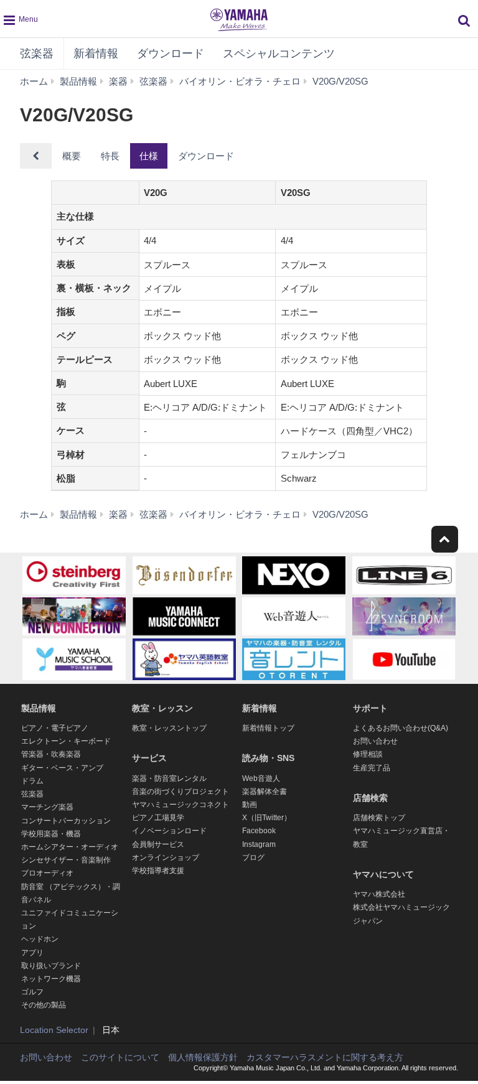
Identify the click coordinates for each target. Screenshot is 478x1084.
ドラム (32, 781)
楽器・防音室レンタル (169, 778)
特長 (110, 156)
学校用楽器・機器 (51, 833)
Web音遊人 (261, 778)
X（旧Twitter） (266, 817)
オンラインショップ (165, 857)
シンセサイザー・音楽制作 (66, 860)
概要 (71, 156)
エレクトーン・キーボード (66, 741)
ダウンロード (170, 53)
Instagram (259, 844)
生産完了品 (371, 768)
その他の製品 (43, 1005)
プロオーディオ (47, 873)
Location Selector (54, 1030)
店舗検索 (370, 798)
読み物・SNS (268, 758)
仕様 (148, 156)
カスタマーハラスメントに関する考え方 (324, 1057)
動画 (249, 804)
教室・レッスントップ (169, 728)
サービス (149, 758)
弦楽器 (37, 53)
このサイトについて (120, 1057)
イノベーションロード (169, 830)
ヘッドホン (40, 939)
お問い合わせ (375, 741)
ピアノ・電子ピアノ (54, 728)
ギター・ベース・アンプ (62, 768)
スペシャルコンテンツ (279, 53)
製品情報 (38, 708)
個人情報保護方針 (203, 1057)
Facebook (259, 830)
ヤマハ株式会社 (379, 894)
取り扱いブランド (51, 965)
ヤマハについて (383, 874)
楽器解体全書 (264, 791)
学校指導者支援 (158, 870)
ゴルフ (32, 992)
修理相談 (368, 754)
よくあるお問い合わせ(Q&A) (400, 728)
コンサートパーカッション (66, 820)
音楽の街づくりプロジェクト (180, 791)
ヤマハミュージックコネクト (180, 804)
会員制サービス (158, 844)
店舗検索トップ (379, 817)
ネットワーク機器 (51, 978)
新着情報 (95, 53)
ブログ (253, 857)
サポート (370, 708)
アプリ (32, 952)
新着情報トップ (268, 728)
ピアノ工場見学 (158, 817)
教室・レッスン (162, 708)
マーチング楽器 (47, 807)
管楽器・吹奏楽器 (51, 754)
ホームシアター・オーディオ (69, 847)
